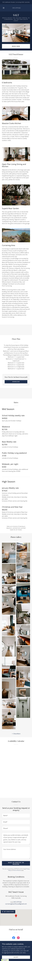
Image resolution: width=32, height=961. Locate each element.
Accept (16, 957)
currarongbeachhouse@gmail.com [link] (16, 904)
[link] (16, 14)
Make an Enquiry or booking (16, 863)
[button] (3, 8)
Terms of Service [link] (17, 870)
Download (16, 381)
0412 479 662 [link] (16, 8)
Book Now (16, 46)
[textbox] (16, 815)
